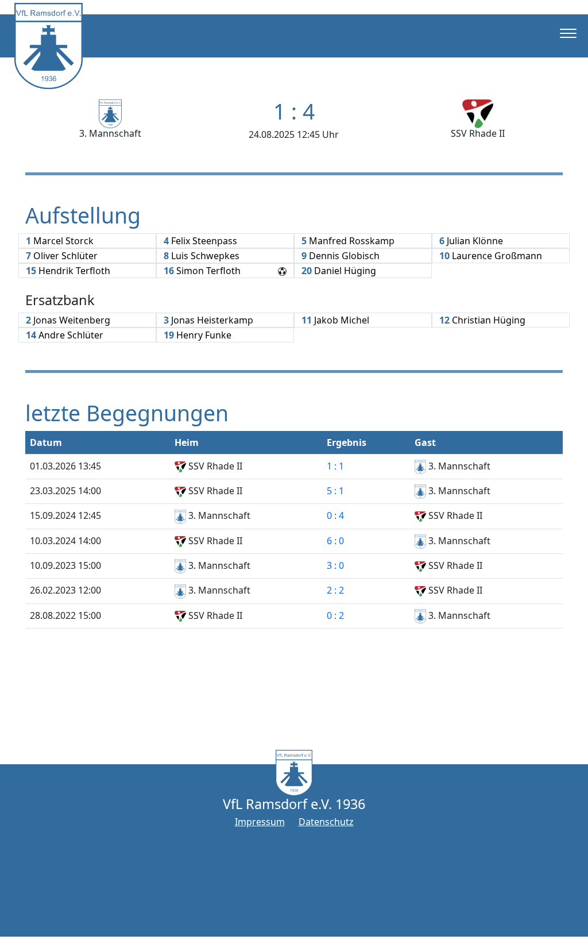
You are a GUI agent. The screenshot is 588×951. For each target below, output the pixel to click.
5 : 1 (335, 490)
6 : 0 (335, 540)
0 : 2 (335, 615)
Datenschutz (326, 821)
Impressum (260, 821)
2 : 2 (335, 590)
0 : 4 (335, 515)
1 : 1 (335, 466)
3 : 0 (335, 565)
